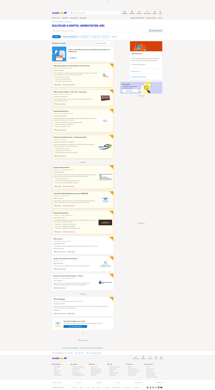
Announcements (150, 369)
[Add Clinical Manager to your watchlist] (111, 299)
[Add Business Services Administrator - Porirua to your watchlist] (111, 276)
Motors (93, 364)
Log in (160, 13)
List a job (160, 18)
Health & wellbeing (132, 373)
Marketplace (57, 364)
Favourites (150, 358)
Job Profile (65, 18)
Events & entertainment (133, 371)
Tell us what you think (95, 353)
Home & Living (57, 375)
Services (130, 364)
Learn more (81, 353)
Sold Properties (76, 369)
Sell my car (93, 375)
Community (149, 364)
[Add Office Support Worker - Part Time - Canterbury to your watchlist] (111, 91)
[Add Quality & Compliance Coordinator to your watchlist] (111, 258)
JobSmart (112, 371)
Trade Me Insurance (56, 382)
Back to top (83, 340)
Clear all (114, 37)
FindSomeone (159, 382)
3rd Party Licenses (150, 373)
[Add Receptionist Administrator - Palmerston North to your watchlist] (111, 137)
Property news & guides (78, 367)
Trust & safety (149, 371)
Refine (57, 37)
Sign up (155, 13)
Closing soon (57, 371)
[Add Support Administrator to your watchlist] (111, 167)
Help (147, 367)
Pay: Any (105, 36)
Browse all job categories (70, 348)
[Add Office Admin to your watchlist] (111, 239)
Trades (129, 367)
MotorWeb (98, 382)
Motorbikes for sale (95, 369)
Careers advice (74, 18)
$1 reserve (56, 373)
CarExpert (118, 382)
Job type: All (95, 36)
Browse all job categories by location (92, 348)
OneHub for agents (77, 373)
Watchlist (143, 358)
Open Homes (76, 371)
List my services (132, 375)
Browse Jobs (55, 18)
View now (129, 91)
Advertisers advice (151, 18)
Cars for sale (94, 367)
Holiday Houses (138, 382)
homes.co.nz (79, 382)
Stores (55, 369)
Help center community (152, 377)
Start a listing (136, 358)
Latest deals (57, 367)
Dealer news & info (95, 373)
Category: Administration (70, 37)
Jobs (111, 364)
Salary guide (82, 18)
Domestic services (132, 369)
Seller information (150, 375)
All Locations (84, 36)
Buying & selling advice (96, 371)
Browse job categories (115, 367)
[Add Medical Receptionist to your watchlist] (111, 111)
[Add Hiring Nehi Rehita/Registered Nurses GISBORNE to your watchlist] (111, 193)
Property (75, 364)
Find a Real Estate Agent (78, 375)
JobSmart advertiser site (137, 18)
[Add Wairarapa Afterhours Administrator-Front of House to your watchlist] (111, 65)
